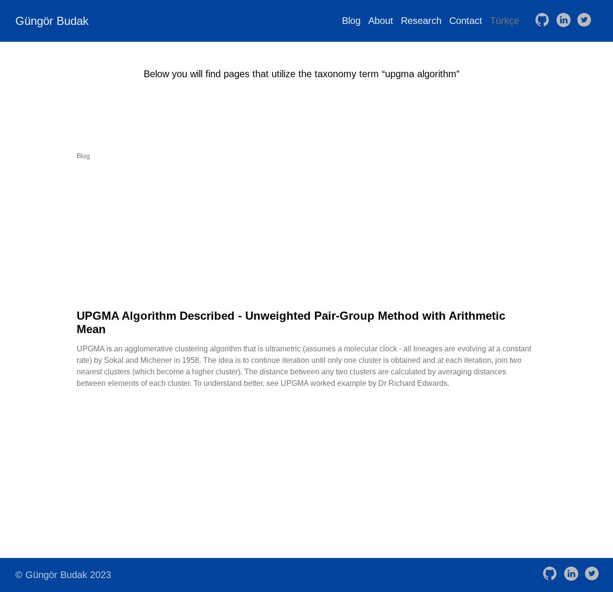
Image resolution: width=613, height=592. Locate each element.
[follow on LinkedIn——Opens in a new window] (565, 20)
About (380, 20)
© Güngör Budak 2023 (63, 574)
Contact (465, 20)
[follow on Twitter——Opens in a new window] (586, 20)
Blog (351, 20)
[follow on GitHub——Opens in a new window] (544, 20)
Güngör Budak (52, 20)
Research (421, 20)
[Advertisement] (306, 234)
